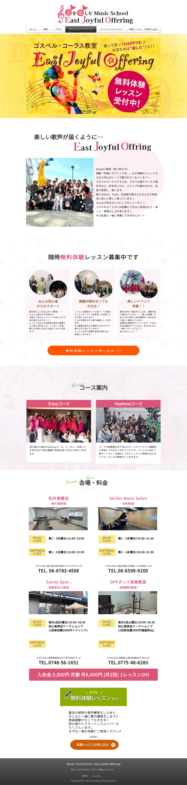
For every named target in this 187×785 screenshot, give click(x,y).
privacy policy (96, 776)
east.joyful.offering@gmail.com (95, 769)
